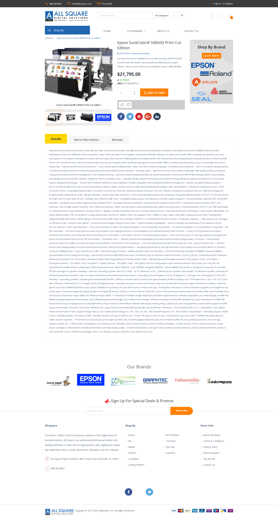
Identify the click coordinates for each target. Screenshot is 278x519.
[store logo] (66, 16)
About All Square (212, 435)
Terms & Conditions (213, 440)
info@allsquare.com (82, 3)
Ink (129, 440)
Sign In (217, 3)
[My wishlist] (221, 16)
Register (229, 3)
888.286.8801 (56, 3)
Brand (131, 435)
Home (50, 38)
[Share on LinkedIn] (157, 116)
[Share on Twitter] (130, 116)
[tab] (56, 139)
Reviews (117, 140)
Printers (132, 452)
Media (131, 446)
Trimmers (171, 440)
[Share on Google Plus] (148, 116)
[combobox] (125, 15)
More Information (86, 140)
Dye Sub (170, 446)
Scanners (170, 452)
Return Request (211, 452)
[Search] (182, 15)
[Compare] (212, 16)
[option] (74, 380)
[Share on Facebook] (121, 116)
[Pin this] (139, 116)
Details (56, 139)
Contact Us (209, 464)
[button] (51, 73)
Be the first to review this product (133, 53)
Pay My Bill (107, 3)
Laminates (133, 458)
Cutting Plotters (136, 464)
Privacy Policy (210, 446)
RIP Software (172, 435)
